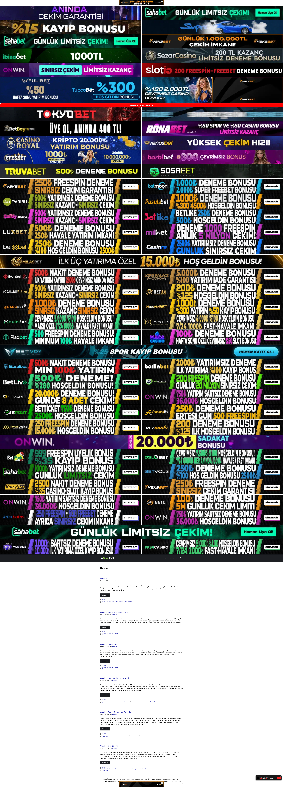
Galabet (165, 558)
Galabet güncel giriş (136, 701)
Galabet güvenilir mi (112, 768)
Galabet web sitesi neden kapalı (114, 612)
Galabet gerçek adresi (113, 701)
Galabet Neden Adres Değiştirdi (114, 678)
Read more (105, 595)
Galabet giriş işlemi (109, 746)
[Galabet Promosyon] (107, 558)
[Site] (70, 186)
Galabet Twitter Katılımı (125, 601)
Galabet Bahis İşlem (109, 644)
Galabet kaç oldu (134, 735)
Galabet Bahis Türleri (113, 601)
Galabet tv (143, 735)
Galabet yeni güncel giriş (149, 701)
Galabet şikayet (135, 768)
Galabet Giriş (173, 558)
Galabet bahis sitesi (112, 633)
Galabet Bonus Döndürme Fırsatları (116, 712)
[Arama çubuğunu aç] (181, 558)
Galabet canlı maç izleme (122, 735)
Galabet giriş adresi (125, 701)
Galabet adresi (111, 735)
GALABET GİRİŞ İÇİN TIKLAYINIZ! (141, 105)
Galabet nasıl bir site (124, 768)
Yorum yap (105, 602)
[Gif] (141, 261)
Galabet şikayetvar (145, 768)
